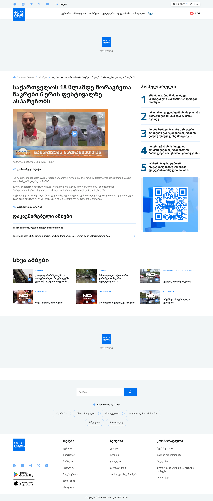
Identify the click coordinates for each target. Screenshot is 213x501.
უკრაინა (39, 270)
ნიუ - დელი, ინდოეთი (49, 302)
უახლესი (115, 461)
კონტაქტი (163, 477)
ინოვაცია (68, 487)
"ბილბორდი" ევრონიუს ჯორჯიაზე (178, 270)
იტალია (102, 270)
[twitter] (39, 4)
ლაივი (114, 448)
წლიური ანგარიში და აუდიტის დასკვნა (175, 469)
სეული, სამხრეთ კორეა (177, 281)
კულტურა (69, 467)
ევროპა (67, 448)
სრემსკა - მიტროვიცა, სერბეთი (176, 301)
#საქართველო (85, 413)
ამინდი (114, 454)
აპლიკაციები (118, 467)
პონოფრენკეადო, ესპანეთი (117, 302)
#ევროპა (61, 413)
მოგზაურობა (70, 474)
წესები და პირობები (169, 454)
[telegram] (31, 4)
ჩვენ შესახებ (165, 448)
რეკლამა (162, 461)
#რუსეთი (94, 422)
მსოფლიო (69, 454)
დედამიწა (69, 480)
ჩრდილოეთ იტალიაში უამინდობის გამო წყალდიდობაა (113, 278)
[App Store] (24, 483)
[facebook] (15, 4)
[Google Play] (24, 474)
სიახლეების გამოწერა (123, 474)
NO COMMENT (41, 291)
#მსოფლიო (112, 413)
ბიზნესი (68, 461)
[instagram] (23, 4)
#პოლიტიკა (117, 422)
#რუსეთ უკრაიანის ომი (143, 413)
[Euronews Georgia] (19, 14)
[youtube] (47, 4)
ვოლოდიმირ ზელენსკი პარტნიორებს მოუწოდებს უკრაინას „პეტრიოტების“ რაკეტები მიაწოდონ (52, 278)
